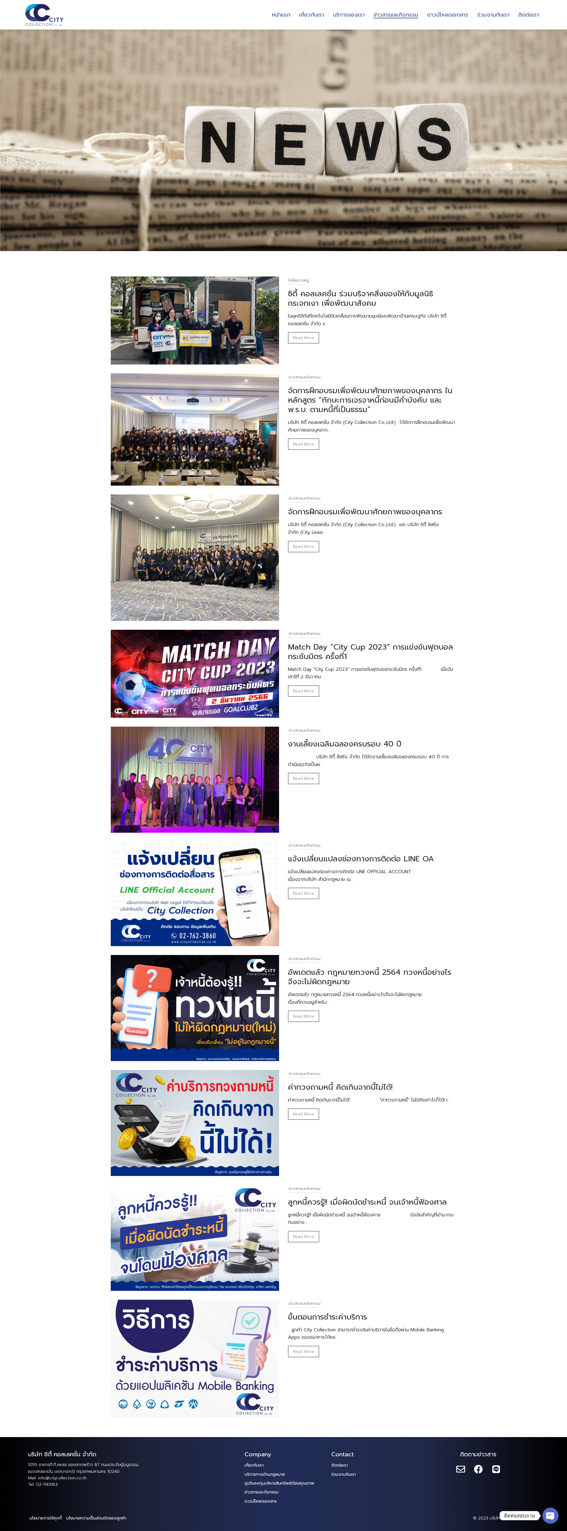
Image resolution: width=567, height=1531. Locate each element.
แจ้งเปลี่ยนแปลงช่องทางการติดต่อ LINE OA (361, 859)
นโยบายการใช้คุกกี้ (46, 1518)
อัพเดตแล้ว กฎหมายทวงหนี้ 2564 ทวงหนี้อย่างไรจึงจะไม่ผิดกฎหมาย (369, 977)
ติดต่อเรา (339, 1465)
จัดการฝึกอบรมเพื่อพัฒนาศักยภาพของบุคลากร (365, 512)
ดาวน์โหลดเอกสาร (261, 1501)
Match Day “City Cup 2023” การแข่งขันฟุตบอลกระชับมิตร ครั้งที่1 (370, 651)
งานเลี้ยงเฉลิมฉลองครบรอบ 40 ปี (344, 744)
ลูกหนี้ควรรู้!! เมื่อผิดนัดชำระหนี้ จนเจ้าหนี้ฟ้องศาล (367, 1202)
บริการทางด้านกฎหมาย (265, 1474)
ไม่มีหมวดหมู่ (299, 280)
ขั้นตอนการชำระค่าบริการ (327, 1317)
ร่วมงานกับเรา (343, 1474)
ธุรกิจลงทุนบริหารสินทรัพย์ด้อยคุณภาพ (279, 1483)
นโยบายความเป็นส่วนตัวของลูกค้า (96, 1518)
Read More (303, 338)
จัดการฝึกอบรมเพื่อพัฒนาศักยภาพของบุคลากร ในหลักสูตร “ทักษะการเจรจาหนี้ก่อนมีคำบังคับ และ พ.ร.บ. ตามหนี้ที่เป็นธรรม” (370, 400)
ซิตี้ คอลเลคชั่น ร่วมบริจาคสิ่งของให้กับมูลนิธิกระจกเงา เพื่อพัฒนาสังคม (360, 298)
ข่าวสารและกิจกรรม (304, 377)
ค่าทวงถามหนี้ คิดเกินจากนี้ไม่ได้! (340, 1087)
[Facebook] (478, 1469)
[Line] (496, 1469)
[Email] (460, 1469)
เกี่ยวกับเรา (254, 1465)
